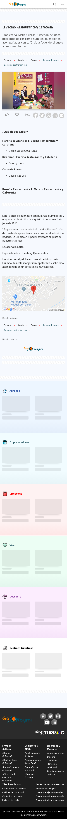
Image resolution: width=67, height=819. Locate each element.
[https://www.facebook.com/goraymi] (43, 716)
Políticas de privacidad (13, 792)
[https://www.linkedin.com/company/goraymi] (54, 722)
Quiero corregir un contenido (50, 796)
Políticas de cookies (11, 800)
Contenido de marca (12, 796)
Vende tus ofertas (56, 753)
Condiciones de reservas (14, 788)
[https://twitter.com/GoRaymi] (50, 716)
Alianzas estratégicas (46, 788)
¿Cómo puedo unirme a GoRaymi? (9, 777)
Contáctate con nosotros (50, 784)
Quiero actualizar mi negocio (50, 800)
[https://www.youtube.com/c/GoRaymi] (47, 722)
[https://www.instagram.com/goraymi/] (58, 716)
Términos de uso (11, 784)
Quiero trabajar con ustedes (49, 792)
